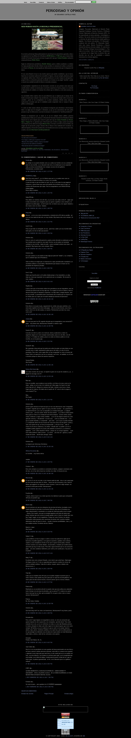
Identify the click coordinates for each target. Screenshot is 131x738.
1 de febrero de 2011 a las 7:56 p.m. (40, 677)
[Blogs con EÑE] (65, 717)
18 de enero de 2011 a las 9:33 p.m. (39, 531)
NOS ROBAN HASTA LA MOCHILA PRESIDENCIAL (42, 27)
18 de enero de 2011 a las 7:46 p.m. (39, 500)
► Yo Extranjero (83, 261)
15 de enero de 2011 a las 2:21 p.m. (39, 341)
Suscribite (94, 273)
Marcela (28, 478)
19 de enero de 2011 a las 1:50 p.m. (39, 568)
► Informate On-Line (85, 235)
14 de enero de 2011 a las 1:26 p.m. (39, 193)
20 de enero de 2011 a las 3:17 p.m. (39, 582)
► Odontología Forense (85, 241)
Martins (28, 504)
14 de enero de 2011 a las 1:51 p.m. (39, 221)
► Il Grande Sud (83, 256)
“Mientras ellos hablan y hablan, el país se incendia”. (35, 141)
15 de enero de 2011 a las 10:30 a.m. (40, 314)
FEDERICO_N (30, 175)
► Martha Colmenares (85, 258)
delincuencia (56, 149)
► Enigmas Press (84, 252)
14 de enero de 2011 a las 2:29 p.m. (39, 233)
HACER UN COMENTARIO (29, 691)
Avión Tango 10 (33, 149)
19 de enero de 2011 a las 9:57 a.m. (39, 553)
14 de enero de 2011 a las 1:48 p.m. (39, 208)
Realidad (24, 151)
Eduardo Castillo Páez (88, 26)
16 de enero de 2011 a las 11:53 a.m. (40, 376)
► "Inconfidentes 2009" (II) (86, 215)
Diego (27, 212)
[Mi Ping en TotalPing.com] (65, 715)
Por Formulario (94, 88)
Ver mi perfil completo (86, 59)
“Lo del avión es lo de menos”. (29, 137)
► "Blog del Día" (83, 213)
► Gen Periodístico (84, 233)
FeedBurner (98, 287)
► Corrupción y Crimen (85, 226)
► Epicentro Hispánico (85, 254)
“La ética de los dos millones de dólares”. (32, 143)
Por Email (94, 86)
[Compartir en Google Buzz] (72, 154)
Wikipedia (101, 68)
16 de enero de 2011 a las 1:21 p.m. (39, 399)
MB (83, 736)
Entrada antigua (68, 693)
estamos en (67, 722)
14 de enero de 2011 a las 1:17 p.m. (39, 171)
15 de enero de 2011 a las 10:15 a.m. (40, 299)
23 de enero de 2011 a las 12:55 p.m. (40, 603)
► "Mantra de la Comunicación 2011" (89, 218)
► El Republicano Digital (86, 250)
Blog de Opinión (67, 726)
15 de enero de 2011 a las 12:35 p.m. (40, 326)
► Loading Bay (83, 239)
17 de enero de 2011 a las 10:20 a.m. (40, 446)
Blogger (69, 736)
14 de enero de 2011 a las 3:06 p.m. (39, 268)
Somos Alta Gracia (31, 369)
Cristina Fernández (45, 149)
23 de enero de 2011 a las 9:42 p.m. (39, 642)
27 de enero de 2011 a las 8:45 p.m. (39, 664)
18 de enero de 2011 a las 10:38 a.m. (40, 473)
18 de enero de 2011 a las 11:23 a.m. (40, 489)
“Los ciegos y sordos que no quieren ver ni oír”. (33, 139)
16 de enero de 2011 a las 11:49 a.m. (40, 365)
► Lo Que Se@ (83, 237)
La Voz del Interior (103, 78)
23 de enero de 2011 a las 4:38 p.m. (39, 613)
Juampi (28, 319)
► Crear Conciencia (84, 228)
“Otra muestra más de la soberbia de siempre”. (33, 145)
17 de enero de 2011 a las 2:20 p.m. (39, 462)
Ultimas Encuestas (31, 451)
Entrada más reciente (27, 693)
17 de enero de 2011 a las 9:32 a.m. (39, 437)
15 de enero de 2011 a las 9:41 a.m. (39, 281)
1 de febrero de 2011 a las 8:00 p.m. (40, 686)
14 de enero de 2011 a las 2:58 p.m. (39, 248)
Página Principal (48, 693)
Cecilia (27, 160)
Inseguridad (65, 149)
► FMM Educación (84, 230)
